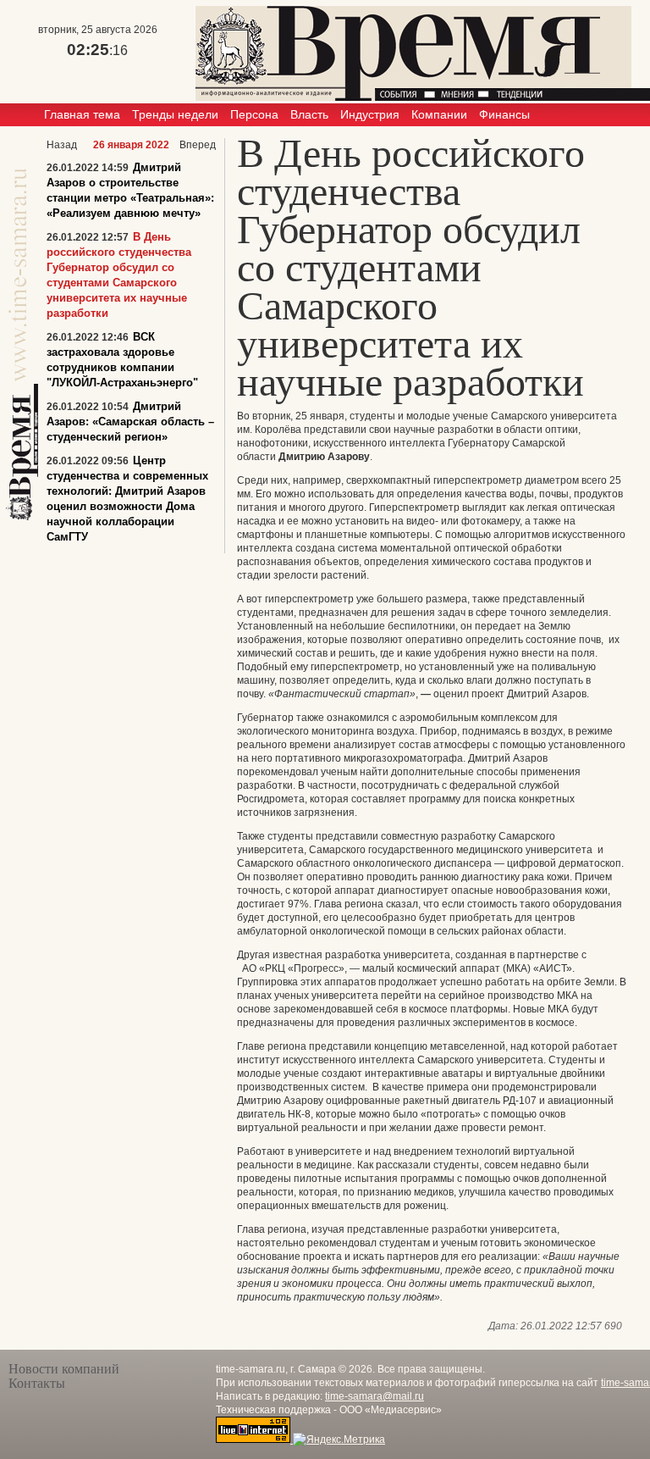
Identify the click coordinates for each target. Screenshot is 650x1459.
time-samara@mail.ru (374, 1396)
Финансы (504, 114)
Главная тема (82, 114)
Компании (439, 114)
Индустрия (369, 114)
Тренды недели (175, 114)
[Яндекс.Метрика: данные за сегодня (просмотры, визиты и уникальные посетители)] (339, 1439)
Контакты (36, 1383)
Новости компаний (63, 1369)
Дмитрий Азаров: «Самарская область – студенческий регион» (130, 421)
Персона (254, 114)
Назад (62, 145)
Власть (309, 114)
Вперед (197, 145)
